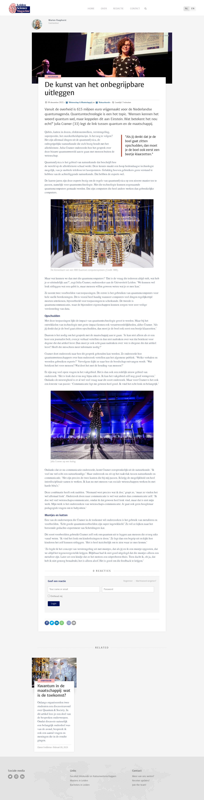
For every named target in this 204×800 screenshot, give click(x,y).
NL (186, 8)
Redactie (118, 8)
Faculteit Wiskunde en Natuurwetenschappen (93, 776)
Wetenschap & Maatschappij (80, 103)
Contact (135, 8)
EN (192, 8)
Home (91, 8)
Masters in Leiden (79, 781)
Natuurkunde (104, 103)
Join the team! (139, 785)
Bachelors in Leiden (80, 785)
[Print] (74, 623)
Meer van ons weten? (143, 776)
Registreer (128, 581)
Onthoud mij (56, 596)
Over (104, 8)
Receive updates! (140, 781)
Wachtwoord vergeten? (145, 581)
